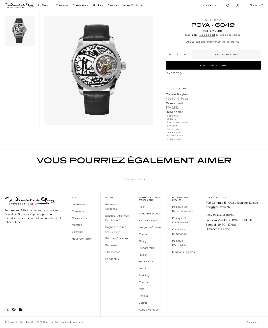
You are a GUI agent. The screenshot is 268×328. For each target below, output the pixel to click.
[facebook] (14, 309)
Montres (98, 5)
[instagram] (20, 309)
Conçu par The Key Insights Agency (63, 322)
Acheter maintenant (213, 65)
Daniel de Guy (27, 322)
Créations (62, 5)
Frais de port (207, 35)
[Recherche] (227, 5)
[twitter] (7, 309)
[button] (238, 5)
